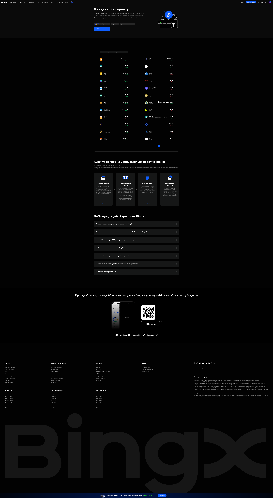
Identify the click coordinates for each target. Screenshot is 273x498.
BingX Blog (98, 380)
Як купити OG (8, 407)
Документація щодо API (56, 376)
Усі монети (98, 394)
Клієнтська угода (146, 367)
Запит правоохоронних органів (58, 373)
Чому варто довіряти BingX (102, 376)
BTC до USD (53, 396)
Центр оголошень (100, 378)
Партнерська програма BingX (103, 371)
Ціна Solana (99, 400)
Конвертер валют (55, 394)
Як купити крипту (9, 394)
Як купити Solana (9, 400)
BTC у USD (53, 402)
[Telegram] (197, 363)
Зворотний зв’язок (55, 371)
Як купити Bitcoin (9, 396)
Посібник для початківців (56, 367)
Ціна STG (98, 405)
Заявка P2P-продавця (10, 376)
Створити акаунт (251, 2)
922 (171, 146)
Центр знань (54, 382)
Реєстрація (162, 495)
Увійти (242, 2)
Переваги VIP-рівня (55, 380)
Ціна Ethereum (99, 398)
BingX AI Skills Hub (9, 382)
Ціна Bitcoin (99, 396)
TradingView (7, 380)
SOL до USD (53, 400)
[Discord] (200, 363)
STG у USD (53, 405)
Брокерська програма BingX (57, 378)
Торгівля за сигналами (10, 378)
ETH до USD (53, 398)
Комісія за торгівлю (9, 369)
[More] (214, 363)
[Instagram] (206, 363)
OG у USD (53, 407)
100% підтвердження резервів (103, 373)
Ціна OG (98, 407)
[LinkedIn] (209, 363)
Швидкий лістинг (9, 373)
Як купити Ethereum (9, 398)
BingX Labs (98, 369)
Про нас (98, 367)
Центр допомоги (54, 369)
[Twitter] (194, 363)
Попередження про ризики (148, 373)
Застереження (145, 371)
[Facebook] (203, 363)
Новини (6, 371)
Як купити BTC (8, 402)
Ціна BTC (98, 402)
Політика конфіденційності (148, 369)
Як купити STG (8, 405)
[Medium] (211, 363)
